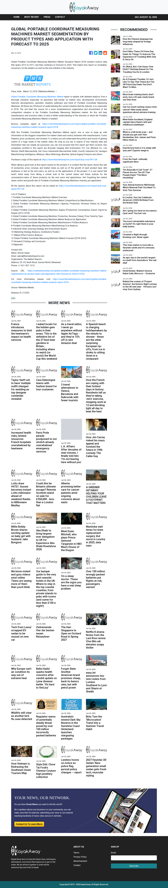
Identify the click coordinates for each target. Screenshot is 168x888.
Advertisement (80, 861)
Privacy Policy (80, 857)
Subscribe (134, 866)
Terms (76, 852)
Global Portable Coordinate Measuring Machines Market (37, 96)
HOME (17, 17)
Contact (77, 865)
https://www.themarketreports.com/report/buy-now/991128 (69, 159)
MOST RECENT (31, 17)
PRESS (47, 17)
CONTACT (60, 17)
